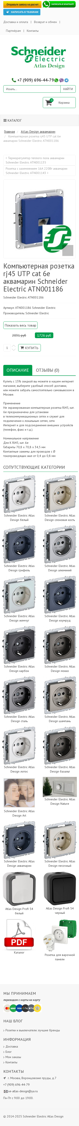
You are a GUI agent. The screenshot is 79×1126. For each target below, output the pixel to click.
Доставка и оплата (15, 22)
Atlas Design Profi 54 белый (19, 911)
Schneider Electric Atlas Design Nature (60, 801)
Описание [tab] (18, 370)
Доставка (11, 1046)
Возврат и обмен (45, 22)
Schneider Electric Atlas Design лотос (19, 769)
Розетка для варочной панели (60, 957)
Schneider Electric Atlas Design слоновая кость (60, 517)
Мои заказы (13, 1057)
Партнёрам (13, 31)
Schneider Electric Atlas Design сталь (19, 719)
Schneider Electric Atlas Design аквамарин (19, 863)
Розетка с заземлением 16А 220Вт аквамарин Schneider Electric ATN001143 (36, 171)
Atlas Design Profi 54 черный (60, 910)
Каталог (14, 120)
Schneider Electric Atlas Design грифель (19, 568)
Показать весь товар (20, 325)
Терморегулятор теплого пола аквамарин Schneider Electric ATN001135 (35, 160)
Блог (8, 1052)
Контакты (33, 31)
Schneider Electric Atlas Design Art (19, 813)
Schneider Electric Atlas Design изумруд (60, 618)
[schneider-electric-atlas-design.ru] (39, 57)
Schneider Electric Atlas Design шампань (60, 719)
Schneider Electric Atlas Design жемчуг (19, 618)
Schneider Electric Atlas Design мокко (60, 668)
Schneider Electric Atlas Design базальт (60, 769)
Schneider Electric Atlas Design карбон (19, 668)
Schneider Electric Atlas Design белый (19, 517)
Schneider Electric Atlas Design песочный (60, 863)
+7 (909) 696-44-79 (35, 80)
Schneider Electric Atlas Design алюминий (60, 568)
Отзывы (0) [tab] (47, 370)
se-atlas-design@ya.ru (23, 1091)
